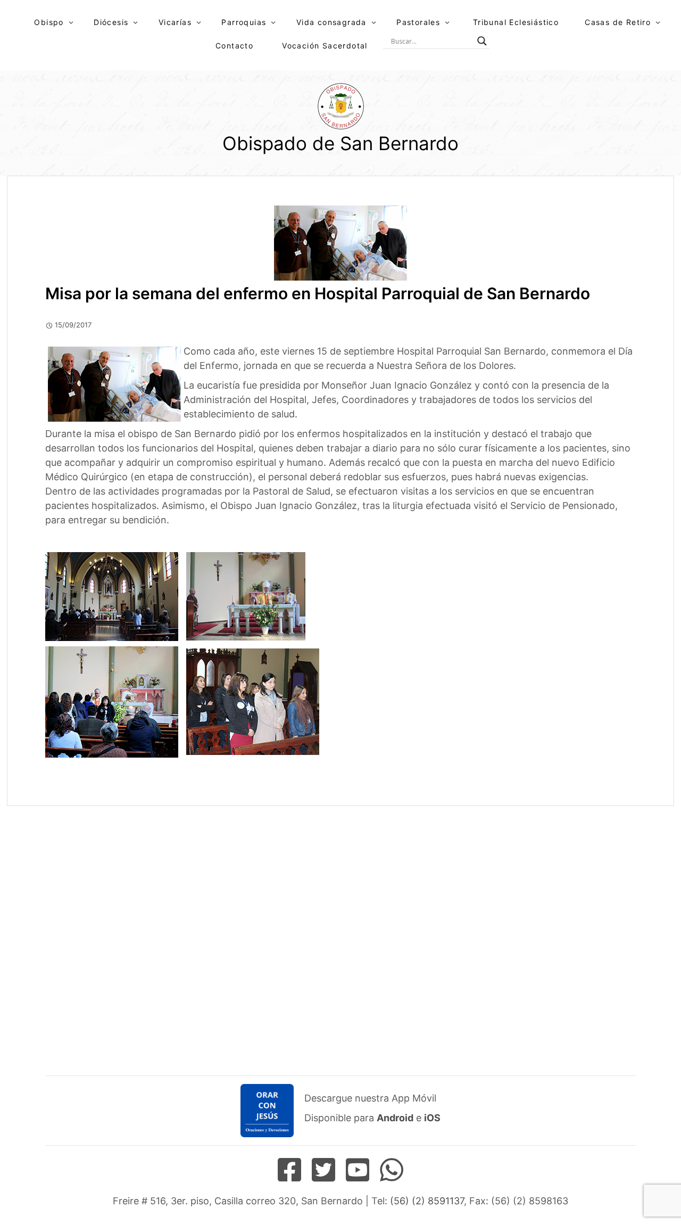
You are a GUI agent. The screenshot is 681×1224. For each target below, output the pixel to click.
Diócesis (111, 22)
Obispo (48, 22)
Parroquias (243, 22)
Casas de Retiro (618, 22)
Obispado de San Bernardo (340, 143)
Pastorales (418, 22)
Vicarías (175, 22)
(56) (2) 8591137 (427, 1200)
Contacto (234, 45)
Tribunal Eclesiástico (516, 22)
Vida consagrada (331, 22)
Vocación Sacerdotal (325, 45)
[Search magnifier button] (482, 41)
